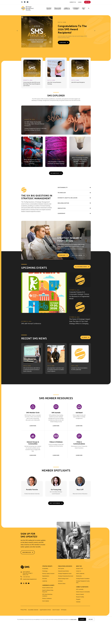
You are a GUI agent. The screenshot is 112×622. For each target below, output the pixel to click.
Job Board (60, 582)
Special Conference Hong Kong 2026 (47, 592)
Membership (79, 578)
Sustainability (45, 570)
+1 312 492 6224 (26, 578)
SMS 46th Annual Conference (31, 325)
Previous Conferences (47, 600)
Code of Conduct (56, 611)
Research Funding (80, 598)
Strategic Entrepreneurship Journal (65, 578)
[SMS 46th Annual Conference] (44, 297)
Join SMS (87, 2)
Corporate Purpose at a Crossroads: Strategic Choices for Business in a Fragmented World (79, 296)
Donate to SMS (79, 570)
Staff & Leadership (80, 575)
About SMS (83, 8)
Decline (91, 619)
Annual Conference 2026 (47, 589)
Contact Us (73, 2)
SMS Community (79, 591)
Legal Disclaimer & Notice (45, 611)
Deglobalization (45, 578)
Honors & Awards (80, 596)
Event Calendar (45, 602)
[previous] (17, 32)
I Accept (82, 619)
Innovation (44, 580)
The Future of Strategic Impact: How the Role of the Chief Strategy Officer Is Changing (79, 322)
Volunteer (78, 603)
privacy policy (73, 619)
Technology (44, 573)
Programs (78, 601)
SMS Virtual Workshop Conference (47, 596)
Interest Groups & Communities (83, 593)
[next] (94, 32)
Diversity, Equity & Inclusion (48, 575)
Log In (79, 2)
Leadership (44, 582)
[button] (89, 8)
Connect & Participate (67, 8)
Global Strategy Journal (63, 580)
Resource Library (61, 585)
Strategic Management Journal (64, 575)
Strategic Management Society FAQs (83, 583)
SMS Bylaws (63, 611)
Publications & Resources (57, 8)
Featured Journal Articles (63, 573)
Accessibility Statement (33, 611)
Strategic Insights (49, 8)
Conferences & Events (76, 8)
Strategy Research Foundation (82, 580)
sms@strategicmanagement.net (30, 581)
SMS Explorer (61, 570)
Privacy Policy (24, 611)
